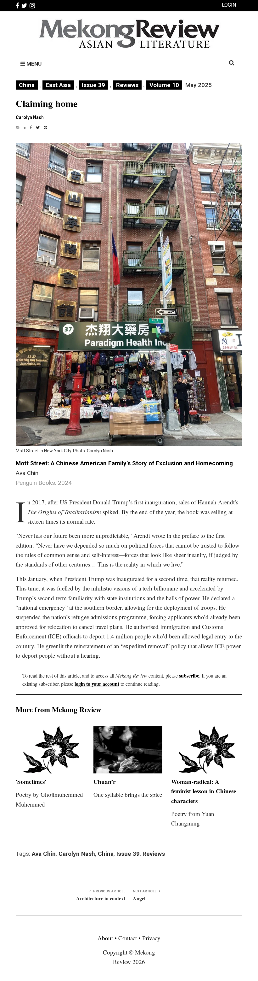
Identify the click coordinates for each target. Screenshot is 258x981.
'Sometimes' (31, 781)
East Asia (58, 85)
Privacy (151, 938)
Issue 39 (93, 85)
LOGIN (229, 5)
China (27, 85)
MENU (33, 64)
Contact (127, 938)
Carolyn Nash (77, 853)
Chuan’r (104, 781)
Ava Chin (44, 853)
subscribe (189, 675)
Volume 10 (164, 85)
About (106, 938)
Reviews (127, 85)
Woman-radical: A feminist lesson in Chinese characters (203, 791)
